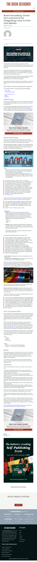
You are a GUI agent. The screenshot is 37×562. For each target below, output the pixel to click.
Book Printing (10, 43)
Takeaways (7, 96)
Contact (20, 536)
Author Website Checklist (6, 556)
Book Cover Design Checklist (6, 547)
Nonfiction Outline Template (6, 554)
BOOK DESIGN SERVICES (18, 11)
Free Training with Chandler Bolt (7, 550)
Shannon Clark (9, 39)
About (20, 532)
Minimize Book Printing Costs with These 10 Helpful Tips (14, 406)
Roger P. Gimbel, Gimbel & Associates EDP (14, 207)
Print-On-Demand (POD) (9, 94)
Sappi (5, 235)
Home (4, 43)
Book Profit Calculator (5, 552)
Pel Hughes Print (9, 194)
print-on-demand (29, 106)
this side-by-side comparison (10, 328)
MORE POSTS (18, 505)
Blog (7, 43)
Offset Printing (7, 90)
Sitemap (20, 537)
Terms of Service (22, 539)
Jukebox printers (13, 295)
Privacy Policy (21, 541)
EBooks (6, 95)
